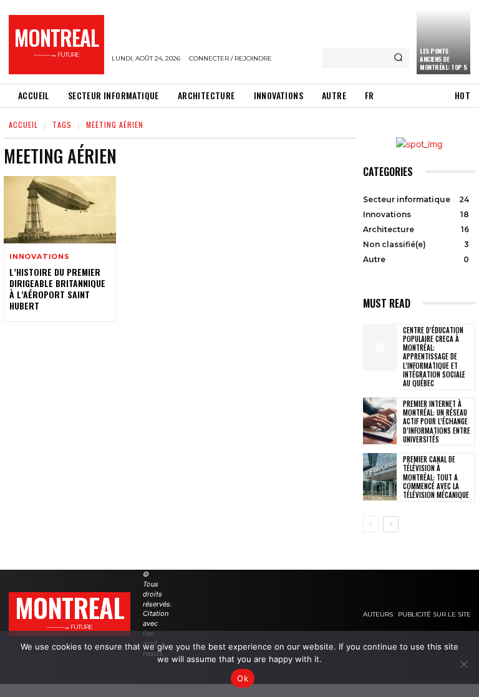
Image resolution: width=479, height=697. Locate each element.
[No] (463, 664)
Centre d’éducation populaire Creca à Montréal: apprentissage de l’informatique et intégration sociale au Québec (434, 357)
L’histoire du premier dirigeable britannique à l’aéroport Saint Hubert (57, 289)
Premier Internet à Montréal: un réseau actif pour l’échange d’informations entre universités (436, 421)
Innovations (39, 256)
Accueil (23, 124)
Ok (242, 678)
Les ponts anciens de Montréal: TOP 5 (443, 59)
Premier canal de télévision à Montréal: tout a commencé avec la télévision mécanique (436, 477)
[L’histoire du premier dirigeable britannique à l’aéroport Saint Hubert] (60, 209)
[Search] (398, 58)
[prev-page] (371, 524)
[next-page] (391, 524)
